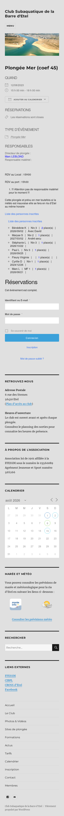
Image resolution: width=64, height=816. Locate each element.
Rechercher (15, 637)
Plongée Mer (18, 137)
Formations (12, 737)
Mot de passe (13, 314)
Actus (8, 745)
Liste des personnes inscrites (22, 214)
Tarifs (8, 753)
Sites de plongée (16, 729)
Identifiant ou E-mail (17, 300)
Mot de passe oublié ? (32, 358)
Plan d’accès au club (19, 403)
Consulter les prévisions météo (32, 619)
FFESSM (10, 675)
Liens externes (17, 667)
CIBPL (9, 680)
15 (47, 531)
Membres (11, 785)
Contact (10, 777)
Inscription (32, 347)
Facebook (11, 689)
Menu (10, 25)
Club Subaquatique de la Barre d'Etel (23, 806)
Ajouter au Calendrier (27, 99)
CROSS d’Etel (13, 685)
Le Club (10, 713)
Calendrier (12, 761)
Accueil (9, 705)
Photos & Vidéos (15, 721)
